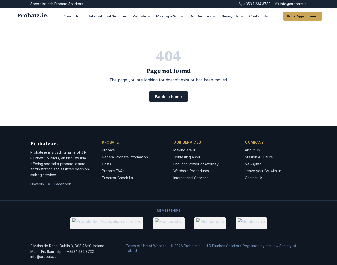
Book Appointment (302, 16)
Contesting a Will (187, 157)
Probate (139, 16)
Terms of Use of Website (146, 246)
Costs (106, 164)
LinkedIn (37, 184)
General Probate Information (125, 157)
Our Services (200, 16)
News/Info (230, 16)
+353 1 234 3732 (257, 4)
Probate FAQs (113, 171)
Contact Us (258, 16)
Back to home (168, 96)
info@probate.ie (293, 4)
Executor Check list (117, 178)
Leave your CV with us (263, 171)
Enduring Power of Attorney (196, 164)
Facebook (62, 184)
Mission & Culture (259, 157)
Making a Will (168, 16)
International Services (108, 16)
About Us (71, 16)
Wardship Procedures (191, 171)
